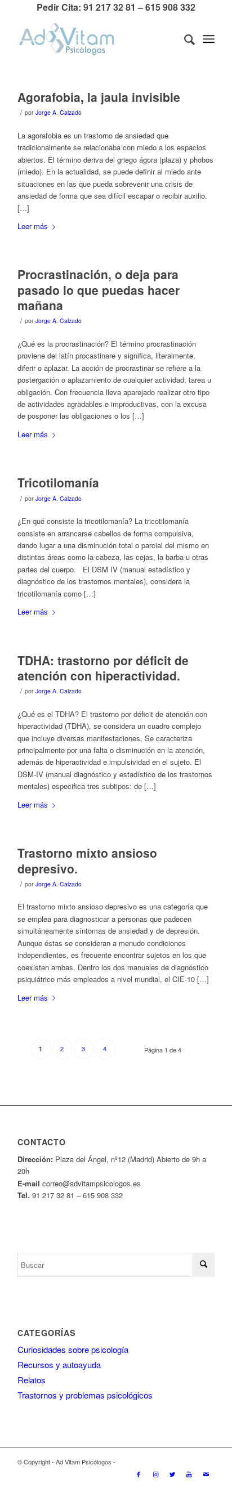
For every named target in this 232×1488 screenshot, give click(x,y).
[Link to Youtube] (189, 1473)
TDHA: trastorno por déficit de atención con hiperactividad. (103, 668)
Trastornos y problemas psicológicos (85, 1395)
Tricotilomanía (58, 482)
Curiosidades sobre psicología (72, 1349)
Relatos (31, 1380)
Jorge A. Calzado (58, 112)
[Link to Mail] (206, 1473)
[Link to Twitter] (172, 1473)
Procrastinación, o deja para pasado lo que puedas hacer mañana (98, 289)
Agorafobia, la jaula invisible (98, 96)
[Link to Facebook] (138, 1473)
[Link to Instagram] (155, 1473)
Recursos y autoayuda (59, 1364)
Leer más (32, 226)
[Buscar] (184, 38)
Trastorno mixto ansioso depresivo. (87, 860)
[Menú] (209, 38)
